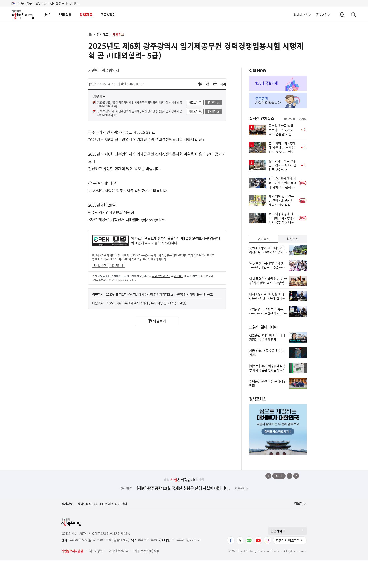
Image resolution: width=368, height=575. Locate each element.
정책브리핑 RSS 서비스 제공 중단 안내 (102, 504)
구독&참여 (108, 14)
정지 (289, 476)
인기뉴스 (263, 238)
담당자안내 (117, 265)
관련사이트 (278, 531)
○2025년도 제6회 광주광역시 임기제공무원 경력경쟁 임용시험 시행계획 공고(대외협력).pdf (139, 112)
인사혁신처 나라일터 (123, 219)
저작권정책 (100, 265)
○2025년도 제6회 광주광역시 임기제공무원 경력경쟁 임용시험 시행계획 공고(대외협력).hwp (139, 104)
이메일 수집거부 (118, 551)
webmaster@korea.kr (185, 540)
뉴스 (48, 14)
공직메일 (321, 14)
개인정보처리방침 (72, 551)
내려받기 (211, 102)
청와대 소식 (301, 14)
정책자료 (86, 14)
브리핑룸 (65, 14)
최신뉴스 (292, 238)
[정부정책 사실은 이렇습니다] (278, 100)
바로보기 (193, 102)
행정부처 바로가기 (288, 540)
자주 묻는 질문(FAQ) (147, 551)
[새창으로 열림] (215, 84)
